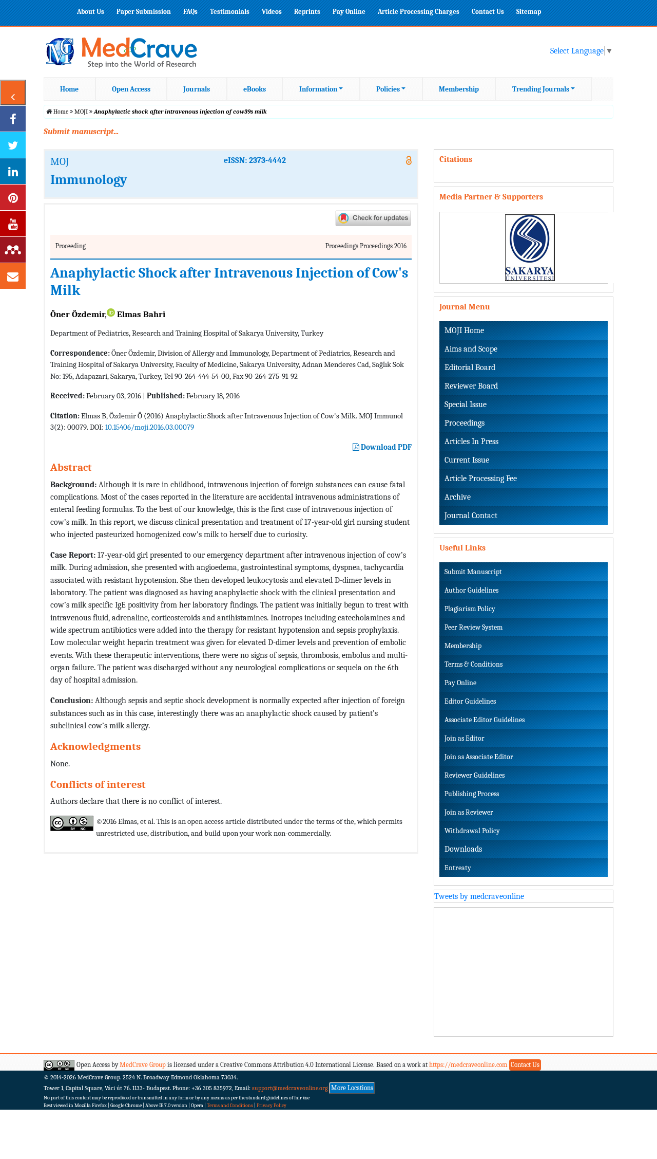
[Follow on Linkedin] (13, 171)
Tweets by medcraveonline (479, 896)
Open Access (131, 89)
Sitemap (528, 11)
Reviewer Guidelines (475, 775)
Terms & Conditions (474, 664)
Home (69, 89)
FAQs (190, 11)
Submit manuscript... (81, 131)
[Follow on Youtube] (13, 223)
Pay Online (349, 11)
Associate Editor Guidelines (485, 719)
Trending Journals (540, 89)
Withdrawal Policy (472, 830)
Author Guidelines (471, 590)
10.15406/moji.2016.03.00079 (149, 427)
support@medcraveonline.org (290, 1088)
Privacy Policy (271, 1105)
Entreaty (458, 867)
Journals (196, 89)
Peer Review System (474, 627)
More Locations (352, 1088)
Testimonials (229, 11)
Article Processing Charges (418, 11)
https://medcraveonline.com (469, 1065)
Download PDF (385, 447)
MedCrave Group (143, 1065)
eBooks (254, 89)
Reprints (307, 11)
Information (318, 89)
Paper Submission (144, 11)
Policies (388, 89)
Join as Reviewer (469, 812)
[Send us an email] (13, 276)
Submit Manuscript (473, 571)
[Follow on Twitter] (13, 145)
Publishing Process (472, 793)
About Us (90, 11)
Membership (459, 89)
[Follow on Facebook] (13, 119)
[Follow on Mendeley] (13, 250)
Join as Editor (465, 738)
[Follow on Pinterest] (13, 197)
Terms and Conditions (230, 1105)
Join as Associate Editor (479, 756)
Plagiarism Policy (470, 608)
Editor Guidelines (470, 701)
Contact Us (488, 11)
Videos (272, 11)
